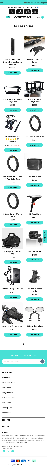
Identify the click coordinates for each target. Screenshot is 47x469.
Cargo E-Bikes (7, 392)
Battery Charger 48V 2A (12, 289)
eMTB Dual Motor (8, 382)
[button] (4, 17)
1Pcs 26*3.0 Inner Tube (34, 137)
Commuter (6, 387)
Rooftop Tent (7, 408)
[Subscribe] (42, 361)
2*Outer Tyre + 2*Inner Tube (12, 215)
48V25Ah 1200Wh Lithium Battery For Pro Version (12, 62)
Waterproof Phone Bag (12, 326)
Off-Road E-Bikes (8, 398)
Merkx (23, 465)
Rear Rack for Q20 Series (35, 61)
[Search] (35, 17)
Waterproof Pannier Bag (12, 252)
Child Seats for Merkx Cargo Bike (12, 100)
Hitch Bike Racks (12, 137)
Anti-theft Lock (34, 251)
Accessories (6, 413)
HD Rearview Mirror (34, 326)
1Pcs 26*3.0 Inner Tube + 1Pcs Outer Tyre (12, 178)
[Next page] (30, 344)
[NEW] (4, 17)
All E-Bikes (6, 377)
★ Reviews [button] (45, 236)
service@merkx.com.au (14, 446)
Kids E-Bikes (6, 403)
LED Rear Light (35, 214)
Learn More (12, 73)
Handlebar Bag (34, 177)
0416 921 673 (11, 448)
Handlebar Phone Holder (34, 290)
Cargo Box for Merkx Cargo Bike (35, 100)
